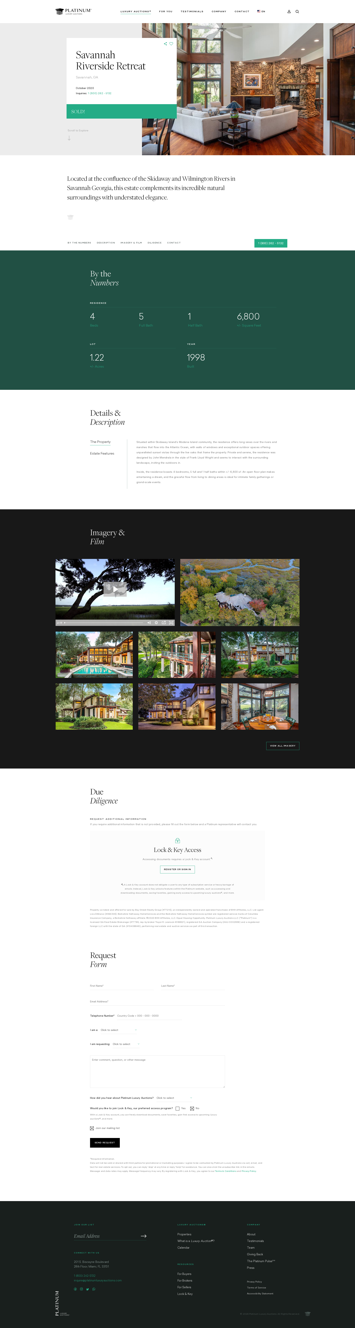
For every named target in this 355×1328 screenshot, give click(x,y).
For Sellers (184, 1287)
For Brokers (185, 1281)
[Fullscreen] (171, 623)
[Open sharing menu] (163, 623)
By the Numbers (79, 243)
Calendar (183, 1248)
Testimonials (255, 1241)
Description (106, 243)
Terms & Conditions (225, 1171)
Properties (184, 1234)
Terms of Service (256, 1288)
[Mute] (149, 623)
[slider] (104, 623)
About (251, 1234)
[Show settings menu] (156, 623)
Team (251, 1248)
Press (251, 1268)
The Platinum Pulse (261, 1261)
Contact (174, 243)
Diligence (155, 243)
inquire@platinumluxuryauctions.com (98, 1280)
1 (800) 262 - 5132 (100, 93)
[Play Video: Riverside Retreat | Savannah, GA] (115, 589)
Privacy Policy (249, 1171)
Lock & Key (185, 1294)
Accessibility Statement (260, 1294)
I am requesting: (100, 1044)
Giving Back (255, 1254)
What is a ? (196, 1241)
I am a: (94, 1029)
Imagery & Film (131, 243)
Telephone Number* (102, 1015)
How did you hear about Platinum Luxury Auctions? (122, 1097)
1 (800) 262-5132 (85, 1276)
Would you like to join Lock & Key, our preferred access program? (131, 1108)
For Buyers (184, 1274)
